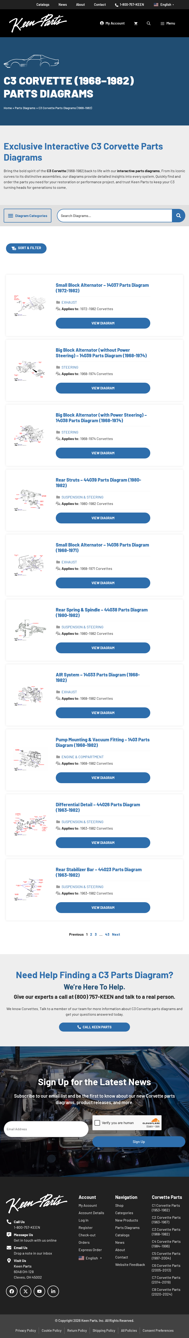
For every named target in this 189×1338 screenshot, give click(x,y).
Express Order (90, 1249)
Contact (100, 4)
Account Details (91, 1212)
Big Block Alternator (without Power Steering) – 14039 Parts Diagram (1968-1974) (101, 352)
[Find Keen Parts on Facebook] (12, 1291)
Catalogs (42, 4)
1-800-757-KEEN (131, 4)
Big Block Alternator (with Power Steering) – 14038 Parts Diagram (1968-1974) (101, 417)
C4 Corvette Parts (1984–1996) (166, 1243)
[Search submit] (178, 215)
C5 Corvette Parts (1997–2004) (166, 1255)
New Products (126, 1220)
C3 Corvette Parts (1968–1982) (166, 1231)
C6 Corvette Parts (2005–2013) (166, 1267)
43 (107, 934)
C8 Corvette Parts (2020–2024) (166, 1291)
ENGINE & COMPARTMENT (83, 757)
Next (116, 934)
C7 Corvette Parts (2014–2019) (166, 1279)
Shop (119, 1205)
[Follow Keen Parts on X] (25, 1291)
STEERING (70, 367)
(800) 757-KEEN (94, 996)
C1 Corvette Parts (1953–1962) (166, 1207)
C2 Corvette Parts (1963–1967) (166, 1219)
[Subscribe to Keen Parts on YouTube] (39, 1291)
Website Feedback (130, 1264)
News (63, 4)
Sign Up (139, 1141)
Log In (84, 1220)
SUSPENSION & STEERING (82, 497)
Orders (84, 1242)
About (80, 4)
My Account (88, 1205)
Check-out (87, 1235)
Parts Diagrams (25, 108)
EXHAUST (69, 302)
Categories (124, 1212)
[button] (27, 216)
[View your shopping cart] (135, 23)
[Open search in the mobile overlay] (149, 23)
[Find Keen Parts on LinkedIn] (53, 1291)
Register (86, 1227)
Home (8, 108)
